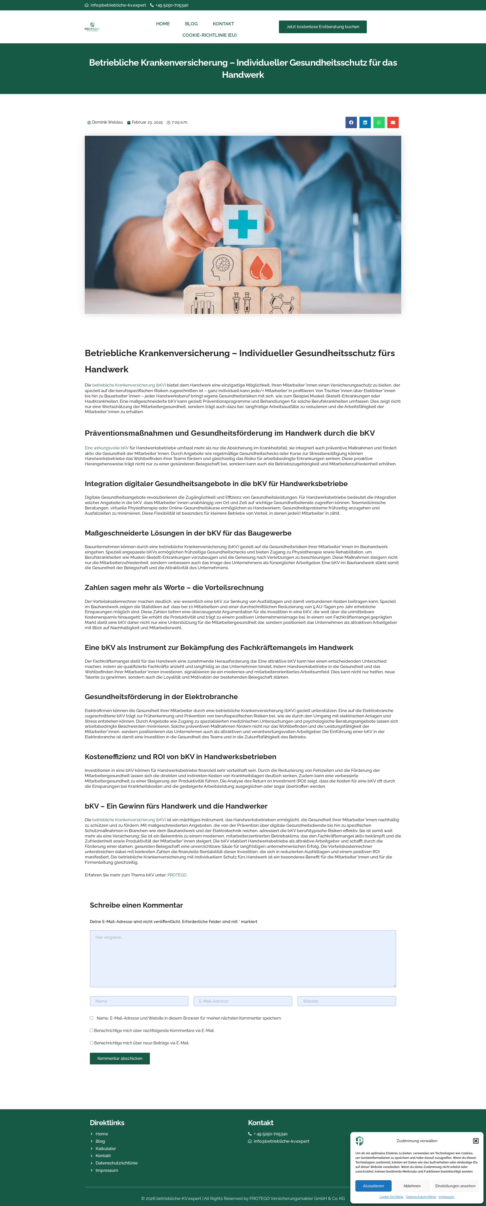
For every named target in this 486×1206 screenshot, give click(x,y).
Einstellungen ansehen (455, 1186)
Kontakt (223, 23)
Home (163, 23)
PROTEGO (177, 875)
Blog (191, 23)
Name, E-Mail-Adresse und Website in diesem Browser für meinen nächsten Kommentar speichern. (189, 1018)
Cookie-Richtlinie (391, 1197)
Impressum (446, 1197)
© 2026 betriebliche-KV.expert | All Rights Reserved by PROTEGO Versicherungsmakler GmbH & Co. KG (243, 1198)
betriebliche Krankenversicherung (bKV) (129, 385)
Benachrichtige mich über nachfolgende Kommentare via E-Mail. (154, 1030)
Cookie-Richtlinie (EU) (210, 35)
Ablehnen (412, 1186)
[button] (475, 1140)
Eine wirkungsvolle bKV (107, 448)
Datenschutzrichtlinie (421, 1197)
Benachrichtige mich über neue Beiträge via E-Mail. (141, 1043)
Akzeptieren (373, 1186)
